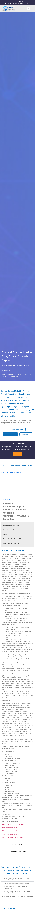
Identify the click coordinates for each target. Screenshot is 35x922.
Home (3, 374)
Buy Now (17, 454)
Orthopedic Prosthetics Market (10, 827)
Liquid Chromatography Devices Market (13, 824)
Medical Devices (11, 374)
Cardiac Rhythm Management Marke (12, 837)
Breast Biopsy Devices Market (10, 834)
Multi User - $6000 (26, 446)
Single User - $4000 (10, 446)
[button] (28, 8)
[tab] (17, 465)
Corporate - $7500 (10, 449)
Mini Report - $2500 (25, 449)
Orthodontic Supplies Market (10, 831)
